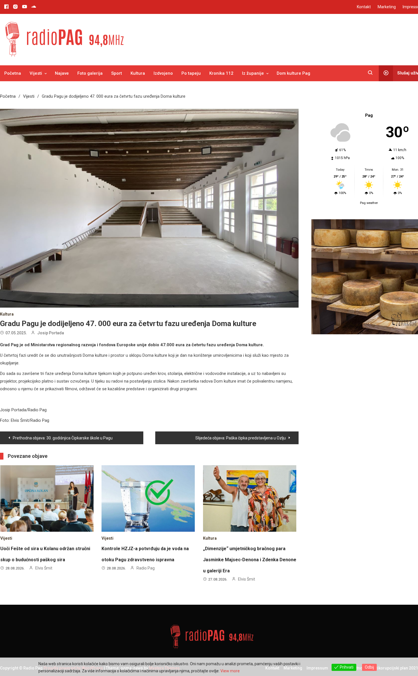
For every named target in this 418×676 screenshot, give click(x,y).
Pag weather (369, 203)
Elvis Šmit (43, 568)
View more (230, 671)
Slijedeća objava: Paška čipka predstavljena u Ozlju (240, 438)
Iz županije (253, 73)
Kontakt (364, 7)
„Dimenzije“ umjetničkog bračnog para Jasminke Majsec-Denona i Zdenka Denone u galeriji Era (249, 559)
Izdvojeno (163, 73)
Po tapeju (191, 73)
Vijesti (36, 73)
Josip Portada (50, 333)
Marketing (387, 7)
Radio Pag (145, 568)
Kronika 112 (221, 73)
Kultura (138, 73)
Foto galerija (90, 73)
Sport (116, 73)
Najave (62, 73)
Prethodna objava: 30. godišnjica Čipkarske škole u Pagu (63, 438)
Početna (12, 73)
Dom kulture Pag (293, 73)
